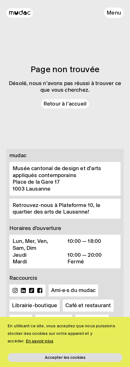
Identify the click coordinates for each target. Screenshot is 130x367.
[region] (65, 342)
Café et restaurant (88, 305)
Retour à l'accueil (65, 103)
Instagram (15, 290)
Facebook (39, 290)
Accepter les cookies (65, 357)
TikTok (31, 290)
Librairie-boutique (34, 305)
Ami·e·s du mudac (73, 290)
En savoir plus (40, 341)
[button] (114, 13)
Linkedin (23, 290)
